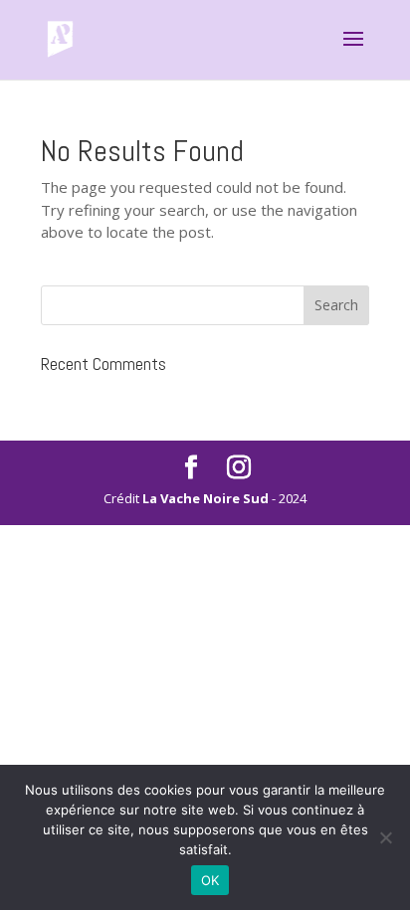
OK (210, 880)
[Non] (385, 837)
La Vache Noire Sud (205, 498)
